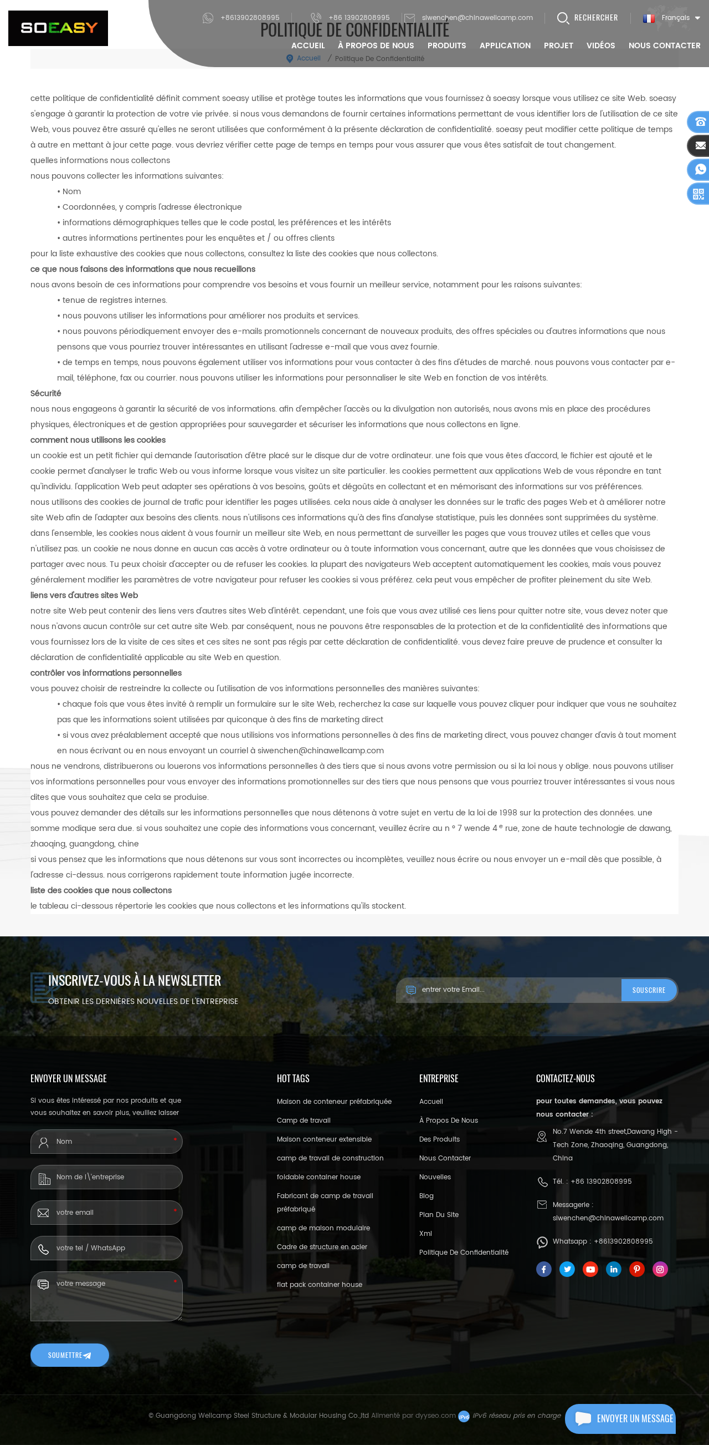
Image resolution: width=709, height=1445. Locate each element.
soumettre (65, 1355)
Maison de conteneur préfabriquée (334, 1102)
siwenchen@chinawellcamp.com (477, 18)
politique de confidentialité (463, 1253)
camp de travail (303, 1266)
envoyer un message (635, 1418)
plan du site (439, 1215)
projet (558, 45)
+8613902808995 (250, 18)
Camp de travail (304, 1121)
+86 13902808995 (359, 18)
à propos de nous (376, 45)
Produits (447, 45)
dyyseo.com (435, 1416)
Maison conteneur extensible (324, 1139)
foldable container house (319, 1177)
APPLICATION (505, 45)
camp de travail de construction (330, 1158)
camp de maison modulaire (323, 1228)
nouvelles (435, 1177)
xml (425, 1234)
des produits (439, 1139)
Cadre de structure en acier (322, 1247)
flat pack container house (319, 1285)
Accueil (308, 45)
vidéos (601, 45)
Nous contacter (665, 45)
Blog (426, 1196)
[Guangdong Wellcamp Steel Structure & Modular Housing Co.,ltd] (58, 28)
